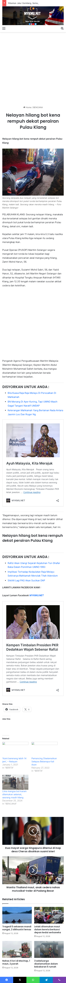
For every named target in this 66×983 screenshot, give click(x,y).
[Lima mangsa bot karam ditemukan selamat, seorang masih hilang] (15, 782)
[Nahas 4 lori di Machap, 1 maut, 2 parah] (17, 949)
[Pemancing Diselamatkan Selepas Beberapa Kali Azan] (44, 749)
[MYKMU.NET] (33, 15)
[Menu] (3, 28)
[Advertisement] (33, 67)
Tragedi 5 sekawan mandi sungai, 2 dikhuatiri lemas (16, 928)
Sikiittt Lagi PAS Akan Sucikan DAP (26, 580)
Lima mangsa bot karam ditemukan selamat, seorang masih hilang (14, 794)
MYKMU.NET (36, 595)
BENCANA (38, 107)
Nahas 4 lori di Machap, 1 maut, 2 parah (16, 962)
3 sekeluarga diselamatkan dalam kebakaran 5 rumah (46, 963)
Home (28, 107)
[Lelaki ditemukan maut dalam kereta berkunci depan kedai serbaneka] (49, 915)
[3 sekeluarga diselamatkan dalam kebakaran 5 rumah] (49, 949)
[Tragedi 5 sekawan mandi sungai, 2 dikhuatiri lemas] (17, 915)
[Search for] (62, 28)
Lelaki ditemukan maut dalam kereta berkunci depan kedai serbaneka (47, 929)
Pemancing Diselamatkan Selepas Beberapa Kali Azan (44, 761)
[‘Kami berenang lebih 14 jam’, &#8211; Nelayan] (15, 749)
